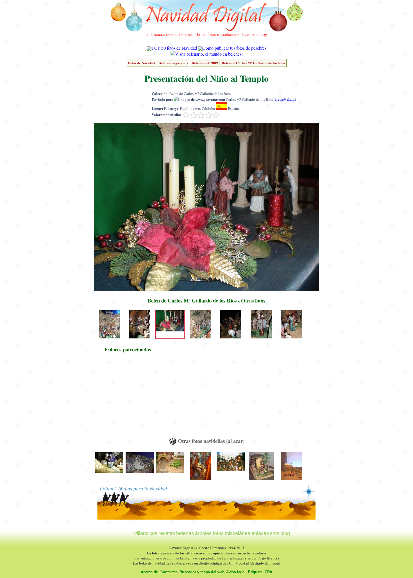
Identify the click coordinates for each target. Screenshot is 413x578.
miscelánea (226, 34)
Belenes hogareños (173, 62)
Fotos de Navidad (141, 62)
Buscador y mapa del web (202, 572)
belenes (185, 34)
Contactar (168, 572)
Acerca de (149, 572)
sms (254, 34)
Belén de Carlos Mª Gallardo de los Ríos (253, 62)
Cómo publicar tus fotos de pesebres (234, 48)
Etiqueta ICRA (260, 572)
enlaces (243, 34)
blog (263, 34)
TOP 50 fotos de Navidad (174, 48)
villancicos (155, 34)
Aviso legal (236, 572)
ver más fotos (285, 99)
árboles (200, 34)
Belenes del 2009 (205, 62)
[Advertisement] (128, 397)
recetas (172, 34)
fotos (211, 34)
